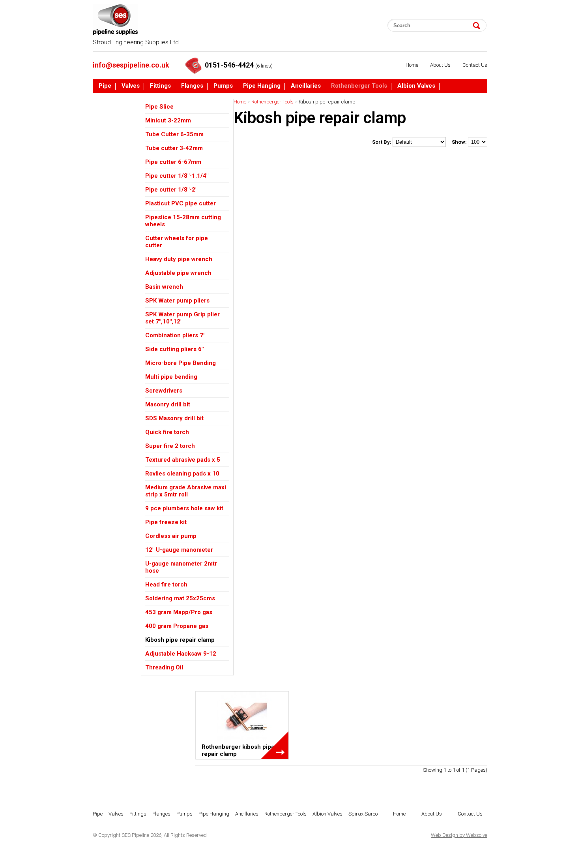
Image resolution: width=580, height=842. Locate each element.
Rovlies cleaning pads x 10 (182, 473)
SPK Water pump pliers (177, 300)
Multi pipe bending (171, 376)
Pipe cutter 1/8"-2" (171, 189)
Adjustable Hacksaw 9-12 (180, 653)
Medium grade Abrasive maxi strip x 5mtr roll (185, 491)
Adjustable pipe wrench (178, 272)
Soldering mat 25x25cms (180, 598)
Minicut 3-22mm (168, 120)
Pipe (105, 86)
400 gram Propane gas (176, 626)
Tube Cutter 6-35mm (174, 134)
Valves (131, 86)
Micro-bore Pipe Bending (180, 362)
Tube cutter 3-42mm (174, 148)
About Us (440, 65)
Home (412, 65)
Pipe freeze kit (166, 522)
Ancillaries (306, 86)
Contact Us (474, 65)
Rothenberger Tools (359, 86)
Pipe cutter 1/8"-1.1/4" (176, 175)
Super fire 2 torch (170, 445)
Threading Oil (164, 667)
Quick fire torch (167, 432)
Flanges (192, 86)
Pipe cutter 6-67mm (173, 161)
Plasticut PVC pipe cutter (180, 203)
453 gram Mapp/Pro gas (178, 612)
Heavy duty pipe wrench (178, 259)
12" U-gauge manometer (179, 549)
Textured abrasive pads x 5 (182, 459)
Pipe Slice (159, 106)
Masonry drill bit (167, 404)
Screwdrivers (163, 390)
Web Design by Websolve (459, 835)
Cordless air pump (170, 535)
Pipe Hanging (262, 86)
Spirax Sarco (117, 101)
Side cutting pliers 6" (174, 349)
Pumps (223, 86)
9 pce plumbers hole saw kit (184, 508)
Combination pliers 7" (175, 335)
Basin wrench (164, 286)
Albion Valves (416, 86)
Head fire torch (166, 584)
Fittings (160, 86)
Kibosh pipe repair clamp (180, 639)
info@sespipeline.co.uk (131, 65)
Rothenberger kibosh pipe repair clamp (238, 750)
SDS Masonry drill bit (174, 418)
